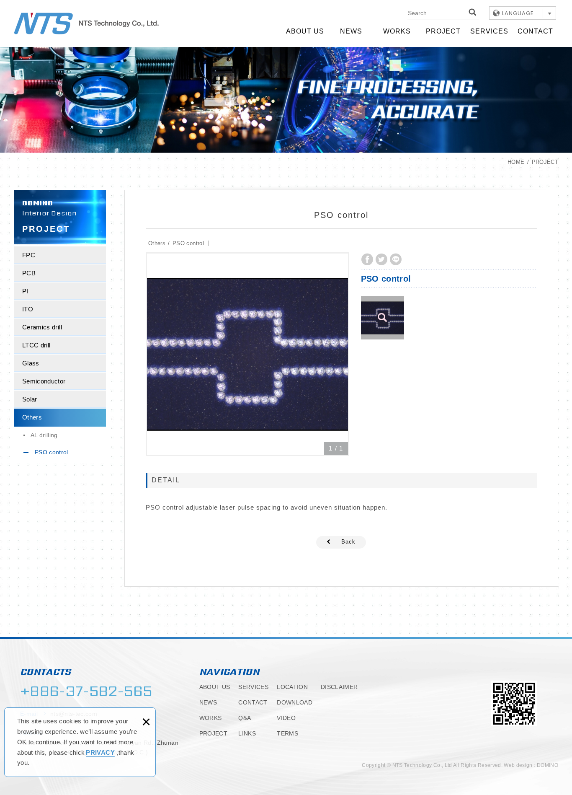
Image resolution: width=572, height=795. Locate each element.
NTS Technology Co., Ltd (86, 23)
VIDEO (286, 718)
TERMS (287, 733)
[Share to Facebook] (367, 259)
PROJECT (443, 31)
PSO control (51, 452)
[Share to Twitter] (381, 259)
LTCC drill (36, 345)
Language (518, 13)
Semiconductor (44, 381)
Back (348, 542)
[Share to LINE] (395, 259)
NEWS (351, 31)
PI (25, 291)
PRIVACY (100, 752)
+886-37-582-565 (86, 691)
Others (32, 417)
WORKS (397, 31)
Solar (29, 399)
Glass (30, 363)
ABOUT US (305, 31)
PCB (29, 273)
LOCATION (292, 687)
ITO (27, 309)
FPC (28, 255)
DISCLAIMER (339, 687)
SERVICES (489, 31)
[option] (247, 354)
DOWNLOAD (294, 702)
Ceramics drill (42, 327)
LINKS (247, 733)
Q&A (244, 718)
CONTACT (535, 31)
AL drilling (44, 435)
